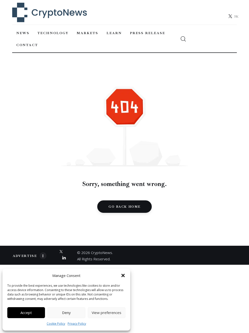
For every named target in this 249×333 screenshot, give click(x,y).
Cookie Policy (56, 324)
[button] (123, 275)
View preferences (106, 312)
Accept (26, 312)
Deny (66, 312)
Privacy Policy (77, 324)
